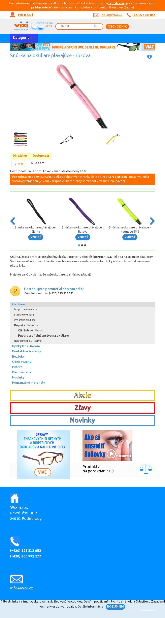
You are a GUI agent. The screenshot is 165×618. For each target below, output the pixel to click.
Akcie (82, 396)
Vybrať (35, 237)
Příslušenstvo (22, 372)
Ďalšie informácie (90, 606)
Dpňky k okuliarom (26, 346)
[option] (82, 47)
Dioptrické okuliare (25, 310)
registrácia (116, 3)
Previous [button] (12, 221)
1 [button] (79, 245)
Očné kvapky (21, 362)
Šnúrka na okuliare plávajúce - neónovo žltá (130, 229)
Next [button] (152, 221)
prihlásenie (39, 7)
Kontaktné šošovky (26, 351)
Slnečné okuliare (24, 315)
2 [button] (82, 245)
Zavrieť (129, 7)
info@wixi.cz (111, 15)
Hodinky (18, 377)
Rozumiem (115, 606)
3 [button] (85, 245)
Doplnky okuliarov (26, 325)
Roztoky (18, 356)
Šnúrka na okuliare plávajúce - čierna (36, 229)
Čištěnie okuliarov (30, 330)
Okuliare (18, 304)
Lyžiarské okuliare (24, 320)
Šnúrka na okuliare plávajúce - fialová (83, 229)
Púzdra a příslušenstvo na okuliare (43, 335)
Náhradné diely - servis (28, 341)
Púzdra (17, 367)
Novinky (82, 421)
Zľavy (82, 408)
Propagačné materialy (28, 383)
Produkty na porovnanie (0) (98, 469)
